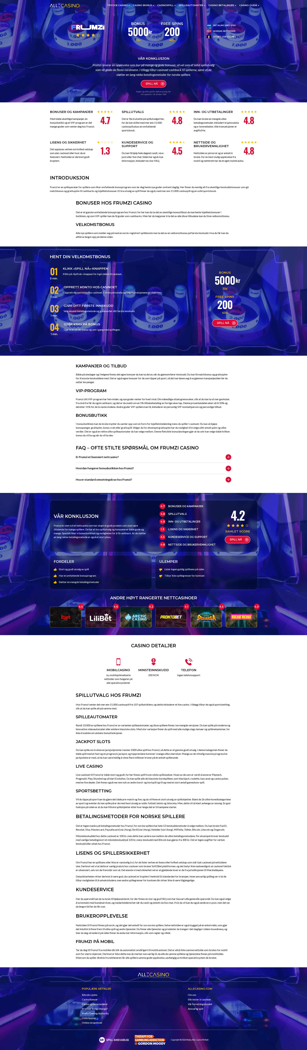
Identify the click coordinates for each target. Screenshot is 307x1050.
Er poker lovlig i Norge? (95, 1008)
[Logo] (114, 1040)
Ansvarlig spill (195, 1008)
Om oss (192, 994)
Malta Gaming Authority (95, 1013)
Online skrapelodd (92, 1022)
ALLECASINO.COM (200, 988)
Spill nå (152, 83)
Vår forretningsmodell (200, 1004)
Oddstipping (89, 1017)
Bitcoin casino (89, 994)
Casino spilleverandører (95, 1004)
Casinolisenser (90, 999)
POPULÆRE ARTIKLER (96, 988)
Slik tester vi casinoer (199, 999)
